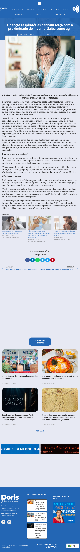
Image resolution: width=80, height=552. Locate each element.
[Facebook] (77, 7)
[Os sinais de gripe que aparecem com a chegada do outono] (14, 223)
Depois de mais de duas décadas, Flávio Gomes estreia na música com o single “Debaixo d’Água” (18, 417)
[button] (40, 4)
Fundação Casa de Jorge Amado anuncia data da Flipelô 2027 (40, 517)
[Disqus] (40, 304)
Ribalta (29, 9)
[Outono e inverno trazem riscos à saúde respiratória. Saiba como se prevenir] (65, 223)
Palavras (53, 9)
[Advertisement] (40, 468)
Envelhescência (17, 9)
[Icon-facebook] (3, 522)
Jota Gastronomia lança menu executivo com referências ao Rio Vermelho (40, 505)
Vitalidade (59, 14)
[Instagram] (77, 11)
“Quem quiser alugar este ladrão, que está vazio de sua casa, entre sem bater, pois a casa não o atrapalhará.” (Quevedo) (58, 417)
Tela (64, 9)
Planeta (41, 9)
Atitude (38, 14)
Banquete (18, 14)
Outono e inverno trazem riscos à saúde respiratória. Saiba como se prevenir (64, 233)
